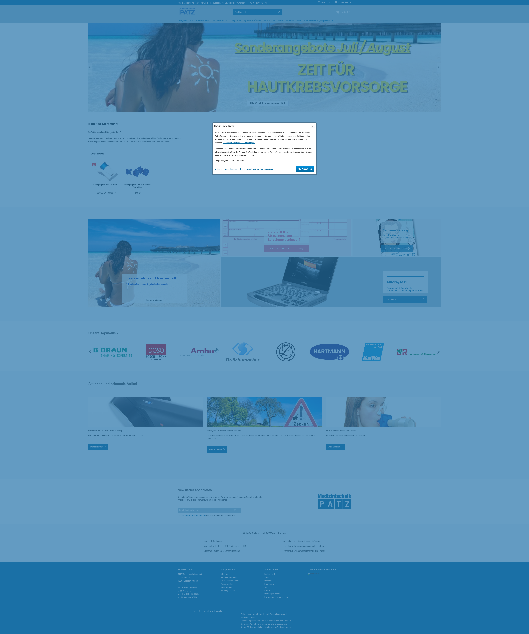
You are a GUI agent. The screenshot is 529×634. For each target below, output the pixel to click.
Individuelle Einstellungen (226, 169)
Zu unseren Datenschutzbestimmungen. (239, 143)
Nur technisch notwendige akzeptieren (257, 169)
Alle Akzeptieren (305, 169)
